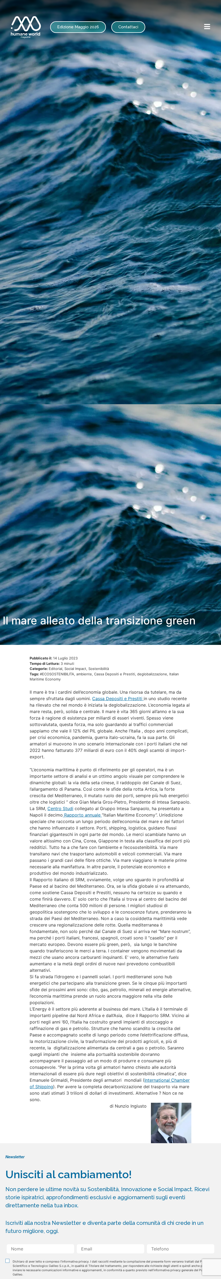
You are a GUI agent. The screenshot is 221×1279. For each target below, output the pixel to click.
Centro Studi (60, 808)
